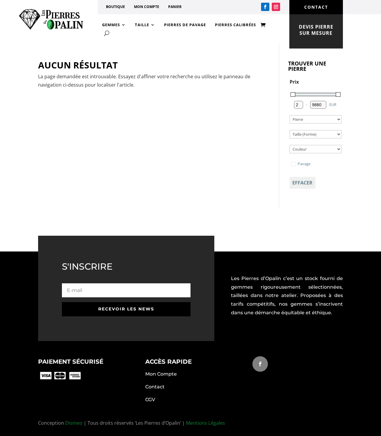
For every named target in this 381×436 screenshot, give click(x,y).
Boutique (115, 6)
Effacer (302, 182)
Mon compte (146, 6)
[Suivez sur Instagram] (276, 7)
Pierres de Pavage (185, 24)
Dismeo (73, 423)
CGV (150, 399)
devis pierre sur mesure (316, 30)
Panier (175, 6)
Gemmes (111, 24)
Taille (142, 24)
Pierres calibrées (235, 24)
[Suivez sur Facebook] (265, 7)
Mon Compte (161, 374)
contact (316, 7)
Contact (155, 387)
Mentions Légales (205, 423)
